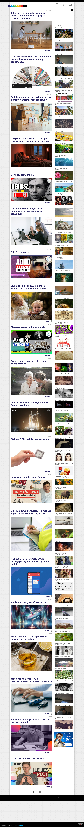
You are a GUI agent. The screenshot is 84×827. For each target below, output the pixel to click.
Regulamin (13, 797)
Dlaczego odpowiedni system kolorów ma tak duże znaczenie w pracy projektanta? (31, 59)
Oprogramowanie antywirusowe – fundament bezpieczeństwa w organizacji (28, 211)
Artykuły (57, 7)
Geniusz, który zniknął (22, 175)
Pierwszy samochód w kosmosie (28, 327)
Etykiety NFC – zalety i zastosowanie (30, 439)
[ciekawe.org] (17, 6)
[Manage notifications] (81, 824)
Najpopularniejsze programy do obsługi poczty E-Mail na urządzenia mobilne (30, 561)
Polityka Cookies (20, 825)
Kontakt (17, 797)
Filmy (64, 7)
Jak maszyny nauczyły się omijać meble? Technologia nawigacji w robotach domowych (28, 15)
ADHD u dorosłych (20, 252)
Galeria (70, 7)
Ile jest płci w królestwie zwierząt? (29, 758)
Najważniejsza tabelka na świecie (28, 477)
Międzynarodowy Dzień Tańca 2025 (29, 602)
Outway (21, 797)
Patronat (19, 1)
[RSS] (72, 1)
